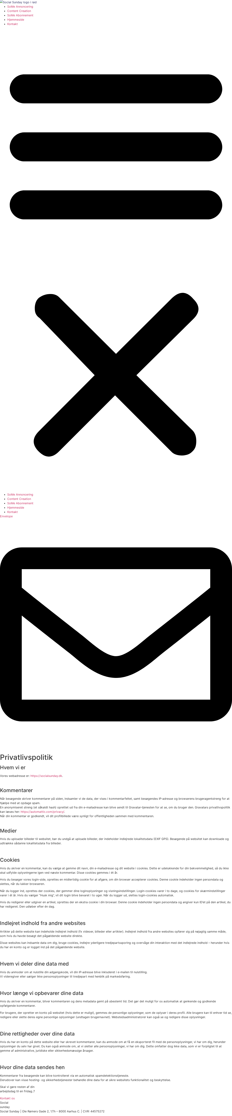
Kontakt (12, 24)
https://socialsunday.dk (46, 776)
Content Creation (19, 11)
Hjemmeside (15, 19)
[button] (116, 259)
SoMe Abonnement (20, 15)
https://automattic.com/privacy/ (42, 811)
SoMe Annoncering (20, 6)
